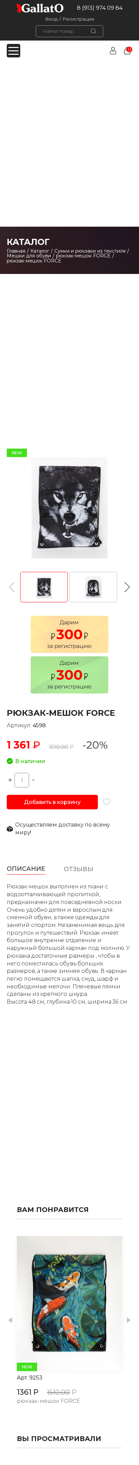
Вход (51, 19)
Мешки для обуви (29, 256)
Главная (16, 251)
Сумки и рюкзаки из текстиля (90, 251)
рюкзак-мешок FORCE (83, 256)
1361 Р (27, 1392)
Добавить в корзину (52, 802)
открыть (62, 1303)
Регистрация (78, 19)
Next (129, 1320)
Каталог (39, 251)
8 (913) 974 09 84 (99, 8)
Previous (10, 1320)
